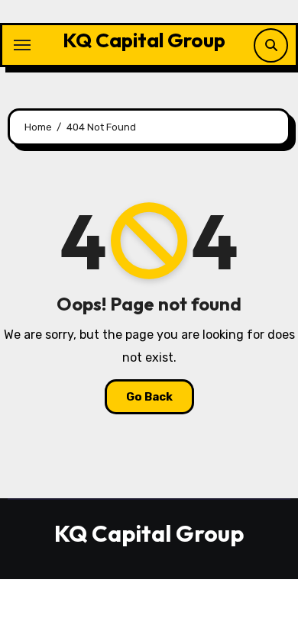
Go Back (149, 397)
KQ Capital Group (144, 40)
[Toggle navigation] (22, 45)
